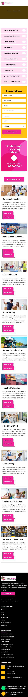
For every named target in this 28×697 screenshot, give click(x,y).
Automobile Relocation (12, 350)
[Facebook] (2, 600)
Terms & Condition (6, 622)
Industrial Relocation (11, 388)
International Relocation (13, 237)
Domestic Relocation (11, 199)
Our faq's (3, 615)
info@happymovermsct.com (14, 677)
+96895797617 (11, 671)
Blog (2, 612)
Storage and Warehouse (12, 539)
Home (9, 11)
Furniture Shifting (10, 426)
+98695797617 (14, 166)
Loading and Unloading (12, 502)
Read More (8, 593)
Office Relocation (9, 275)
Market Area (4, 617)
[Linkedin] (16, 600)
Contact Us (4, 625)
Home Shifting (8, 312)
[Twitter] (11, 600)
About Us (3, 609)
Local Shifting (8, 464)
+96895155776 (11, 673)
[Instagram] (7, 600)
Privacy (3, 620)
